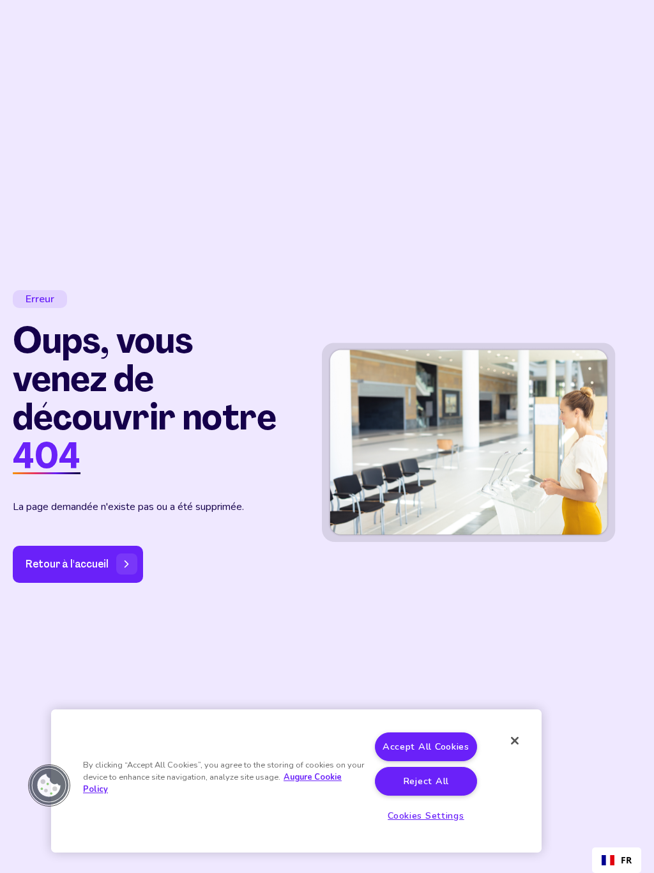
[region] (296, 781)
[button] (49, 785)
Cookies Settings (426, 815)
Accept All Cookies (426, 746)
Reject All (426, 781)
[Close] (515, 741)
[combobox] (616, 860)
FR (626, 860)
